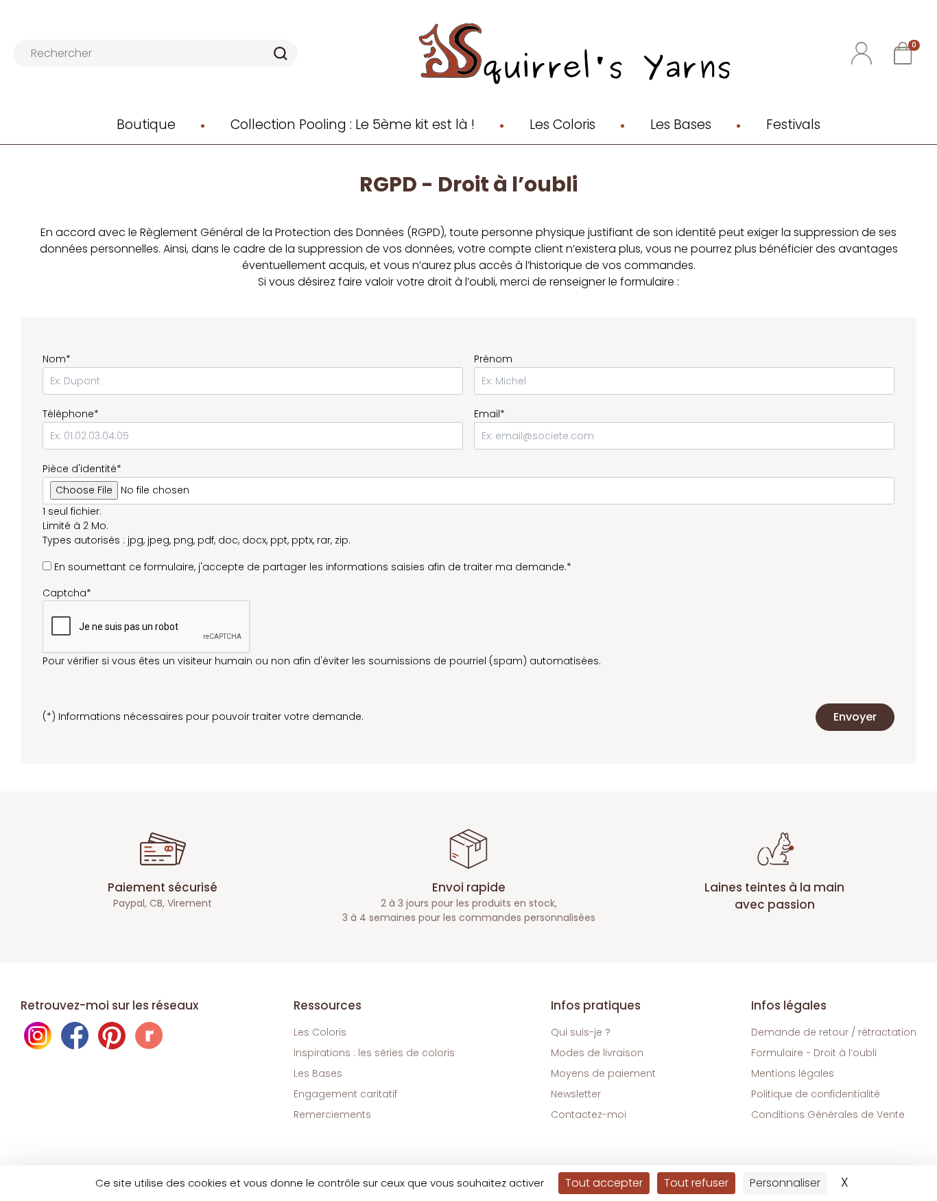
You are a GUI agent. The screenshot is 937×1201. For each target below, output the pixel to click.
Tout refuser (696, 1183)
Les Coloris (562, 124)
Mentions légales (792, 1073)
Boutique (146, 124)
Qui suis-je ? (580, 1032)
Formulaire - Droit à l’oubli (814, 1053)
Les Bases (680, 124)
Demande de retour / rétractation (833, 1032)
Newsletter (576, 1094)
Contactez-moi (588, 1114)
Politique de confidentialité (815, 1094)
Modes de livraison (597, 1053)
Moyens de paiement (603, 1073)
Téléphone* (71, 414)
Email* (489, 414)
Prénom (493, 359)
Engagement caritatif (345, 1094)
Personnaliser (785, 1183)
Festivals (793, 124)
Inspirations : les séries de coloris (374, 1053)
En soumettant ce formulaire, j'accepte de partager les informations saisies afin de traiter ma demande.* (312, 567)
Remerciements (332, 1114)
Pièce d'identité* (82, 469)
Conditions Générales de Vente (828, 1114)
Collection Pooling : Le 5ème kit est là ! (352, 124)
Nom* (57, 359)
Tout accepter (604, 1183)
